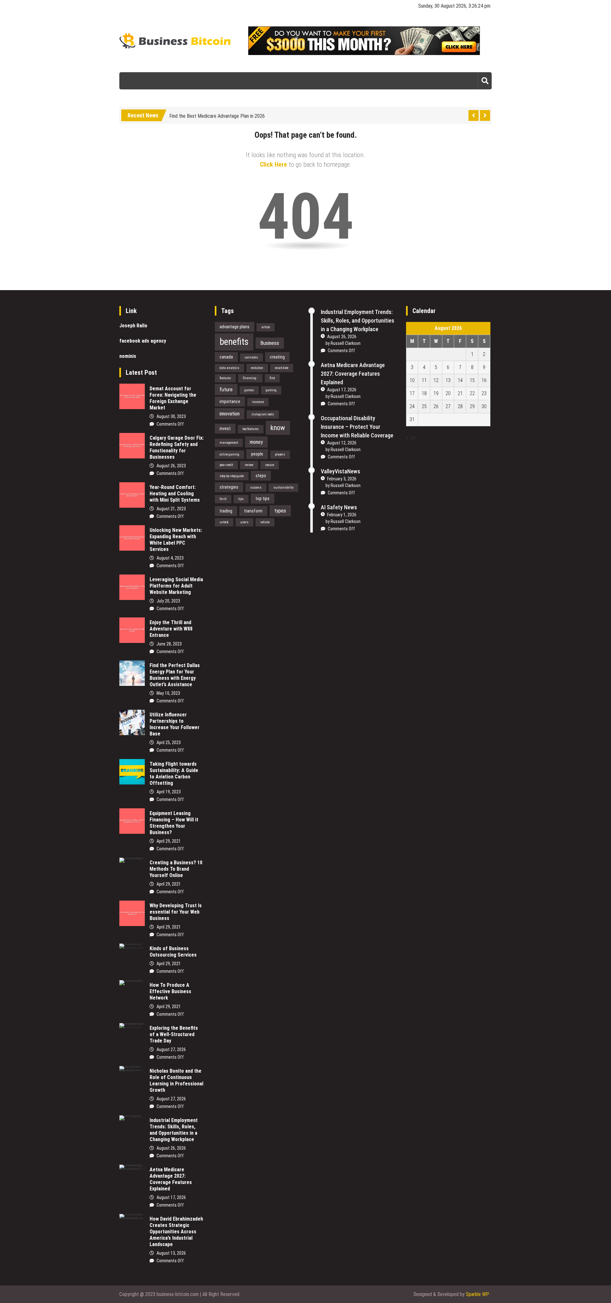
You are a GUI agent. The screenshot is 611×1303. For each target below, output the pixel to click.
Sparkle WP (477, 1294)
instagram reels (262, 414)
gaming (271, 390)
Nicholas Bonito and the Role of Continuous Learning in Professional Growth (176, 1080)
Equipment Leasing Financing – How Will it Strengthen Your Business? (174, 822)
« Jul (410, 438)
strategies (229, 487)
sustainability (283, 487)
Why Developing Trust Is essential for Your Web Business (176, 911)
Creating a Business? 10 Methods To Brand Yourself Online (176, 869)
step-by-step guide (232, 476)
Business (269, 343)
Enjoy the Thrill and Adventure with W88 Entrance (171, 628)
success (256, 487)
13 (448, 380)
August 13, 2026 (171, 1253)
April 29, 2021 (169, 841)
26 (436, 406)
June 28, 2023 (169, 643)
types (280, 510)
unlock (224, 522)
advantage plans (234, 326)
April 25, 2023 (169, 742)
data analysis (229, 368)
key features (250, 429)
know (277, 427)
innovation (230, 413)
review (249, 465)
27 (448, 406)
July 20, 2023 (168, 600)
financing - (250, 378)
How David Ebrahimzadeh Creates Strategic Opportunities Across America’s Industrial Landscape (176, 1231)
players (280, 454)
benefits (234, 341)
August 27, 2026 (171, 1049)
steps (261, 475)
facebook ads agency (142, 341)
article (265, 327)
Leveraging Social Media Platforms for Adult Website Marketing (176, 585)
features (225, 378)
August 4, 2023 (170, 558)
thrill (223, 499)
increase (258, 402)
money (256, 442)
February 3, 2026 (341, 478)
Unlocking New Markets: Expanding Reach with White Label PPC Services (176, 539)
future (226, 389)
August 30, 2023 (171, 416)
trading (226, 510)
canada (226, 356)
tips (241, 499)
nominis (127, 356)
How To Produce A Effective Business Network (170, 991)
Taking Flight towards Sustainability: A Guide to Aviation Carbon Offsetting (174, 773)
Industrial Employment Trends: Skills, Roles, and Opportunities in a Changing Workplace (174, 1129)
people (257, 453)
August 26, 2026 (171, 1148)
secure (269, 465)
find (272, 378)
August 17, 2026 (171, 1197)
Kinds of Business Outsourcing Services (173, 951)
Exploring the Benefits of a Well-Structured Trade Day (174, 1034)
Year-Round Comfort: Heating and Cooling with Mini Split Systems (175, 493)
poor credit (226, 465)
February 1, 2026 (341, 514)
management (229, 443)
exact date (281, 368)
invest (225, 428)
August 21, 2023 (171, 508)
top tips (263, 498)
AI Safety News (339, 507)
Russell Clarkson (346, 343)
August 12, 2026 (341, 442)
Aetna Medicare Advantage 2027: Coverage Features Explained (171, 1179)
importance (230, 401)
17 (412, 393)
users (244, 522)
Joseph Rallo (133, 326)
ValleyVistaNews (340, 471)
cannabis (251, 357)
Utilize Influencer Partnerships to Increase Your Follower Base (175, 724)
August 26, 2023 (171, 465)
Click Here (273, 164)
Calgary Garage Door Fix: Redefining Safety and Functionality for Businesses (177, 447)
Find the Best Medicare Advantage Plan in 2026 (217, 114)
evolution (257, 368)
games (249, 390)
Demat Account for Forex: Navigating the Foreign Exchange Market (173, 398)
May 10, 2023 (168, 693)
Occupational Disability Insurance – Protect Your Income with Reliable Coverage (357, 427)
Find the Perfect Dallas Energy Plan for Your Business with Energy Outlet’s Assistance (175, 674)
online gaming (229, 454)
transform (253, 510)
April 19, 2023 (169, 791)
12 (436, 380)
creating (277, 356)
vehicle (265, 522)
